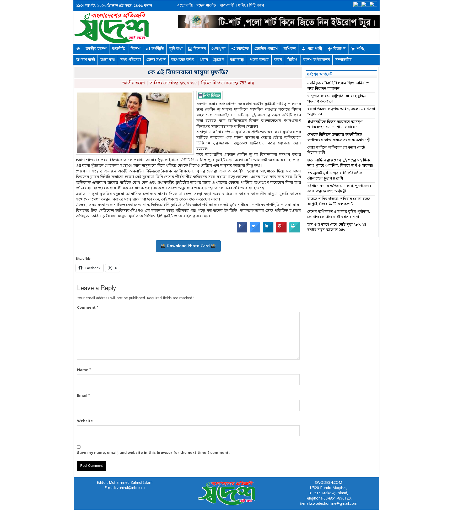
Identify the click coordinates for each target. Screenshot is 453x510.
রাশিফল (290, 48)
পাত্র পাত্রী (314, 48)
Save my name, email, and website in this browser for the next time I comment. (153, 453)
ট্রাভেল (219, 59)
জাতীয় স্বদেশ (96, 48)
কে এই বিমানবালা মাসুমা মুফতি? (188, 73)
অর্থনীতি (158, 48)
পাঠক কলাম (259, 59)
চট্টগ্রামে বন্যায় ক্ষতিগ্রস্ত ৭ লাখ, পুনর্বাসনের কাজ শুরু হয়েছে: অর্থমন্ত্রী (339, 189)
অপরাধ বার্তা (85, 59)
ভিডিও (293, 59)
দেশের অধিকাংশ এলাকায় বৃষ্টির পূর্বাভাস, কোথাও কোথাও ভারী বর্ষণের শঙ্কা (338, 214)
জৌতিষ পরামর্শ (266, 48)
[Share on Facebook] (242, 231)
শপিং (242, 5)
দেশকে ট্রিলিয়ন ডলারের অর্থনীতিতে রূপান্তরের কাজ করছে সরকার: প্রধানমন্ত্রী (338, 137)
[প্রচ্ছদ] (78, 49)
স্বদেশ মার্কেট (205, 5)
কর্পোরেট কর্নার (182, 59)
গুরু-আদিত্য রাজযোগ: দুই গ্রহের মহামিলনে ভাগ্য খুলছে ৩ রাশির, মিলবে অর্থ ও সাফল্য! (340, 163)
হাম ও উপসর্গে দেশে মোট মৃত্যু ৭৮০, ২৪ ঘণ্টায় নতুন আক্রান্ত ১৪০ (336, 227)
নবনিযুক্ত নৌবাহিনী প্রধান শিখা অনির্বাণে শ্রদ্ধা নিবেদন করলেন (338, 86)
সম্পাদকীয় (343, 59)
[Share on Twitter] (255, 231)
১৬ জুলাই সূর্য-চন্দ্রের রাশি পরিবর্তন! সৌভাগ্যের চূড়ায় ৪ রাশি (334, 176)
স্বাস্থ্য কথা (107, 59)
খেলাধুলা (218, 48)
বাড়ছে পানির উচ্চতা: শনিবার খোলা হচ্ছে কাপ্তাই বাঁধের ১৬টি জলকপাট (338, 202)
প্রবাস (204, 59)
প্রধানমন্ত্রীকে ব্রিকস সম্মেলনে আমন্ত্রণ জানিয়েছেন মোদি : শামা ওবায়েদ (335, 125)
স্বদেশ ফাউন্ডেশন (316, 59)
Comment (87, 307)
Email (83, 395)
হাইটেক (243, 48)
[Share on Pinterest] (281, 231)
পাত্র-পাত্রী (226, 5)
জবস (278, 59)
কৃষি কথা (175, 48)
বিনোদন (200, 48)
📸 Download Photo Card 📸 (188, 246)
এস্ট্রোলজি (185, 5)
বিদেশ (135, 48)
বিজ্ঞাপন (339, 48)
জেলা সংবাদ (156, 59)
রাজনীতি (118, 48)
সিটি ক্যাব (256, 5)
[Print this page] (294, 231)
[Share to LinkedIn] (268, 231)
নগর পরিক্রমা (131, 59)
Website (85, 421)
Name (84, 370)
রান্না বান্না (237, 59)
